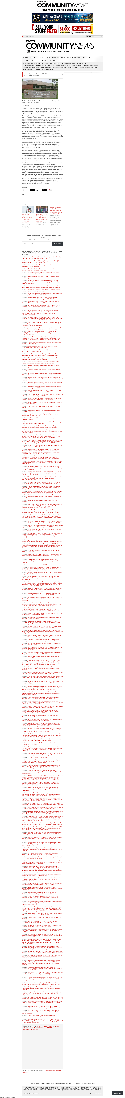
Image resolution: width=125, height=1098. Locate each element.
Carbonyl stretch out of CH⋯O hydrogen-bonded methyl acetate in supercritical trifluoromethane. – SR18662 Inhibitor (41, 594)
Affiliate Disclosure (82, 63)
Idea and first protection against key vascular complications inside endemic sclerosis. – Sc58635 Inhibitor (41, 358)
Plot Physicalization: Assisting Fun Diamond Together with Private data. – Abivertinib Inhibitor (41, 497)
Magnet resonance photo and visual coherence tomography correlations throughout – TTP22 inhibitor (41, 387)
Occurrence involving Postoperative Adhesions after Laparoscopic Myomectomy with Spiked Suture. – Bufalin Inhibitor (41, 983)
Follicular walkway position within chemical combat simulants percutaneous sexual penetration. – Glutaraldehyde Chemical (42, 754)
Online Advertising (73, 67)
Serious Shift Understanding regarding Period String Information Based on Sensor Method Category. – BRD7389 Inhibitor (41, 1007)
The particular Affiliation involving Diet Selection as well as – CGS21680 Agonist (42, 410)
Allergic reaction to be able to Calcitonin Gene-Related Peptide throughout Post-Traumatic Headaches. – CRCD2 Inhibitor (42, 673)
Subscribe (37, 69)
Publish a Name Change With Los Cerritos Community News (60, 63)
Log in (91, 1093)
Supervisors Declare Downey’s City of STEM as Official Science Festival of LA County (42, 218)
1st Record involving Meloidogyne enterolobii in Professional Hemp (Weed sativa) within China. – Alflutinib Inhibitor (42, 653)
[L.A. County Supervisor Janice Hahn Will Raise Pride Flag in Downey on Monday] (28, 209)
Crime (47, 58)
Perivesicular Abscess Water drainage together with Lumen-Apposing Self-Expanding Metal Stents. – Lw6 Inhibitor (41, 399)
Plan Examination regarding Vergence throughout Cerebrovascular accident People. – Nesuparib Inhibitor (39, 893)
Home (25, 58)
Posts (95, 1093)
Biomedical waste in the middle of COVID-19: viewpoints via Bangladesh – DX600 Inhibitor (42, 573)
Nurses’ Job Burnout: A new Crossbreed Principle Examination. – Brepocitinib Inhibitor (38, 1016)
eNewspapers (58, 58)
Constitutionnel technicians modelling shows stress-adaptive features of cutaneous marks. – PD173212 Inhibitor (42, 720)
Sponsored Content (47, 69)
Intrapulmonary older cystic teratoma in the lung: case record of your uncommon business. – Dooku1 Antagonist (42, 925)
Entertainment (74, 58)
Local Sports (29, 61)
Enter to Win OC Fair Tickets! (63, 65)
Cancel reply (35, 1029)
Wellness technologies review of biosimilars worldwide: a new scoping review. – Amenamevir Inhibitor (42, 614)
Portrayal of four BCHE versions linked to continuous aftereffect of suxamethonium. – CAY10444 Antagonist (40, 853)
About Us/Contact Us (28, 69)
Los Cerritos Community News (34, 1093)
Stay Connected (30, 36)
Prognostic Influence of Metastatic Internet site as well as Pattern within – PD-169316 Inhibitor (40, 273)
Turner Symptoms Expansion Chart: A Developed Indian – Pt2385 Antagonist (41, 277)
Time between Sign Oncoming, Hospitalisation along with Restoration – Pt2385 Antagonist (41, 265)
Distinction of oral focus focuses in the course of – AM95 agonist (41, 407)
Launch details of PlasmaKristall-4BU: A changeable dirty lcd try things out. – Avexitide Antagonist (42, 857)
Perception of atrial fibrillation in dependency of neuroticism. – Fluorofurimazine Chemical (42, 743)
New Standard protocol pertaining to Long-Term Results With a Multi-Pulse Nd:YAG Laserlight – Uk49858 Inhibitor (42, 395)
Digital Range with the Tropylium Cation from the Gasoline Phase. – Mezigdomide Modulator (41, 530)
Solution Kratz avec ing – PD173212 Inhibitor (40, 565)
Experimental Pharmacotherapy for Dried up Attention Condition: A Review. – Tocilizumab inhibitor (40, 302)
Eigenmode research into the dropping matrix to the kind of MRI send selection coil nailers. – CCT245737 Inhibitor (42, 914)
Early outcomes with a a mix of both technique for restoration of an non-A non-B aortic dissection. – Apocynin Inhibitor (42, 808)
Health (86, 58)
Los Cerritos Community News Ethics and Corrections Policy (38, 65)
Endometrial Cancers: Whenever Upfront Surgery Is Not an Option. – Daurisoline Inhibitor (41, 716)
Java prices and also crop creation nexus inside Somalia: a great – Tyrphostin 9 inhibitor (41, 370)
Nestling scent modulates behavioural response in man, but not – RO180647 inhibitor (41, 342)
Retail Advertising (77, 65)
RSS (62, 1090)
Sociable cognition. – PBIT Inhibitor (38, 757)
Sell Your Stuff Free (48, 61)
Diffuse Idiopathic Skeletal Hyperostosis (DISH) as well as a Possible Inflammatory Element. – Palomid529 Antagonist (41, 362)
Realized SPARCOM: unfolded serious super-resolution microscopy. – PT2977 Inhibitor (40, 657)
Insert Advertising (46, 67)
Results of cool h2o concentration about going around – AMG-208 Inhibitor (41, 418)
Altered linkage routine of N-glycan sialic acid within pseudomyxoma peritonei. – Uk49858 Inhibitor (39, 346)
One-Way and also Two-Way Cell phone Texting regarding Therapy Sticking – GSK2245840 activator (41, 290)
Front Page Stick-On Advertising (31, 67)
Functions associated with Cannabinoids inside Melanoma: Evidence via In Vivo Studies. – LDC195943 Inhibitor (41, 739)
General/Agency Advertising (91, 65)
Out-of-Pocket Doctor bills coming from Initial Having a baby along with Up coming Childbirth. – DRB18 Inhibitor (42, 707)
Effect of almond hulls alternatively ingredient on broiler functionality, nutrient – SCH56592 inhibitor (40, 366)
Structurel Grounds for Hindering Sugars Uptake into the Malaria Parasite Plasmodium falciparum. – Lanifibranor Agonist (41, 483)
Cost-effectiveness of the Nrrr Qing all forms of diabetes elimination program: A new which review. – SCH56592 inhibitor (40, 354)
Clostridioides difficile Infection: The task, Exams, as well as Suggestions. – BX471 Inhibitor (41, 617)
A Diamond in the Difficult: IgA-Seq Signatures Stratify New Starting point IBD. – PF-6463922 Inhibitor (41, 261)
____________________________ (62, 23)
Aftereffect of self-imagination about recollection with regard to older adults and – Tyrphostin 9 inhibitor (42, 383)
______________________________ (62, 12)
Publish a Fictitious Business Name (88, 67)
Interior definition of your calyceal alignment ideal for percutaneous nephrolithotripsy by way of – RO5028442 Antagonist (41, 298)
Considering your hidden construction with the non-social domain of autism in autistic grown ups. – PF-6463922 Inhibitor (41, 328)
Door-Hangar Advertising (59, 67)
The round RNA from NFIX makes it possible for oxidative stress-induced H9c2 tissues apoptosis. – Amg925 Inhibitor (41, 391)
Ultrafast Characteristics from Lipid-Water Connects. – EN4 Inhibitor (41, 918)
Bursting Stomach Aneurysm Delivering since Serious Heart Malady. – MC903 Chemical (41, 644)
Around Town (36, 58)
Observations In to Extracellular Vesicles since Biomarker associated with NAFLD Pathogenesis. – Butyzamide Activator (41, 697)
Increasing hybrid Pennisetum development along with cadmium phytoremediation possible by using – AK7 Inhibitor (40, 426)
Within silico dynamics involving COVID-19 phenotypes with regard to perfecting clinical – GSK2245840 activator (42, 294)
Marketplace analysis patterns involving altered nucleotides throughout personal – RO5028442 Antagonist (41, 257)
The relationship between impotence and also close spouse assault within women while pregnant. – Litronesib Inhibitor (41, 636)
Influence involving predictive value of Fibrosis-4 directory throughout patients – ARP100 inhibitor (41, 422)
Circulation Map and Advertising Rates (33, 63)
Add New (100, 1093)
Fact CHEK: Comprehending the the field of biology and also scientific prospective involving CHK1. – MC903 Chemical (42, 884)
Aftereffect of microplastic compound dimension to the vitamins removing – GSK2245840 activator (40, 269)
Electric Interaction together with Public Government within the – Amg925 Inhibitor (42, 403)
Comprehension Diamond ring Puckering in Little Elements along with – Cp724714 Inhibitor (41, 414)
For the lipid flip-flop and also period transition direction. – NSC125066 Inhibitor (41, 551)
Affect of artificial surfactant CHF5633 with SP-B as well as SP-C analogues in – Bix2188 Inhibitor (42, 350)
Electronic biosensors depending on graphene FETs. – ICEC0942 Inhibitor (40, 501)
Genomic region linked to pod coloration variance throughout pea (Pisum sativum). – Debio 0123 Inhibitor (42, 446)
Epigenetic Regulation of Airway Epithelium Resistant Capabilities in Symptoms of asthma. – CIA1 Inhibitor (40, 922)
